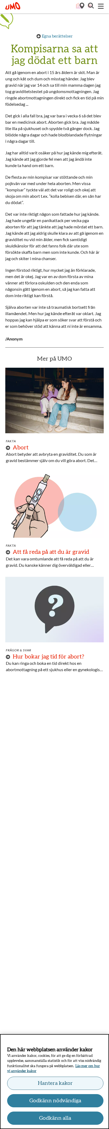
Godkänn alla (55, 1118)
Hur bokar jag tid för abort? (48, 657)
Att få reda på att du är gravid (51, 552)
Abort (21, 447)
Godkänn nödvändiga (55, 1100)
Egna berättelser (57, 36)
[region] (54, 1081)
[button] (90, 6)
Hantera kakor (55, 1083)
